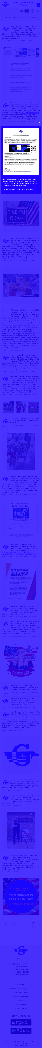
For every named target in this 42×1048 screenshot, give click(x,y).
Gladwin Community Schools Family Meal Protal (18, 189)
